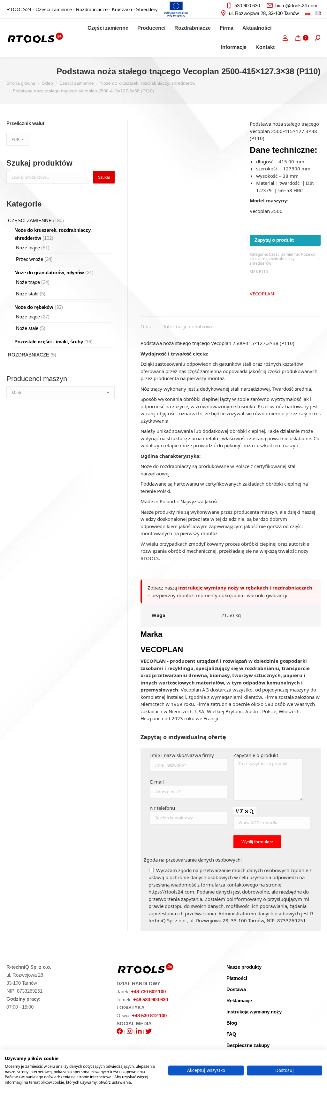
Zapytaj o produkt (274, 240)
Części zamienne (284, 254)
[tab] (146, 323)
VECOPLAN (262, 293)
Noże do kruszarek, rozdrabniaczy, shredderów (283, 259)
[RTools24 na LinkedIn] (138, 1031)
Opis (146, 326)
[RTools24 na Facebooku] (120, 1031)
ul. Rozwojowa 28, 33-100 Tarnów (264, 13)
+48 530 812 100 (149, 1015)
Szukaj (104, 177)
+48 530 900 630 (150, 999)
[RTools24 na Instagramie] (129, 1031)
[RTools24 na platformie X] (148, 1031)
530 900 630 (247, 5)
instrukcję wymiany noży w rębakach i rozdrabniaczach (245, 587)
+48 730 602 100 (148, 991)
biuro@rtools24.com (296, 5)
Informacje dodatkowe (188, 326)
